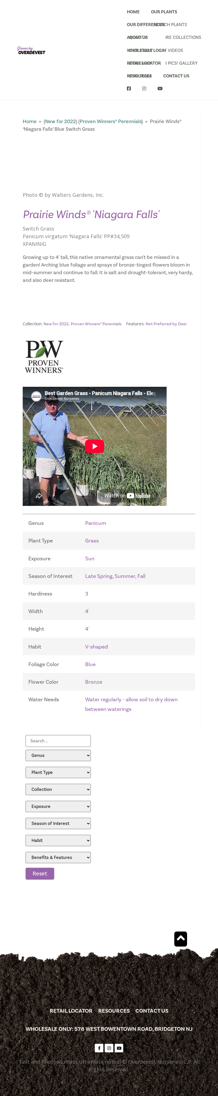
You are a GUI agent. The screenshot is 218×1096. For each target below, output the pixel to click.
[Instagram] (109, 1048)
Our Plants (164, 12)
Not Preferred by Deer (166, 324)
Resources (139, 76)
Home (133, 12)
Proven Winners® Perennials (110, 121)
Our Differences (146, 25)
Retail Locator (144, 63)
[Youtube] (119, 1048)
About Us (137, 37)
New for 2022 (60, 121)
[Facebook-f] (99, 1048)
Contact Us (176, 76)
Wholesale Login (146, 50)
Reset (40, 873)
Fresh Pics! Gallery (171, 63)
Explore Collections (171, 37)
